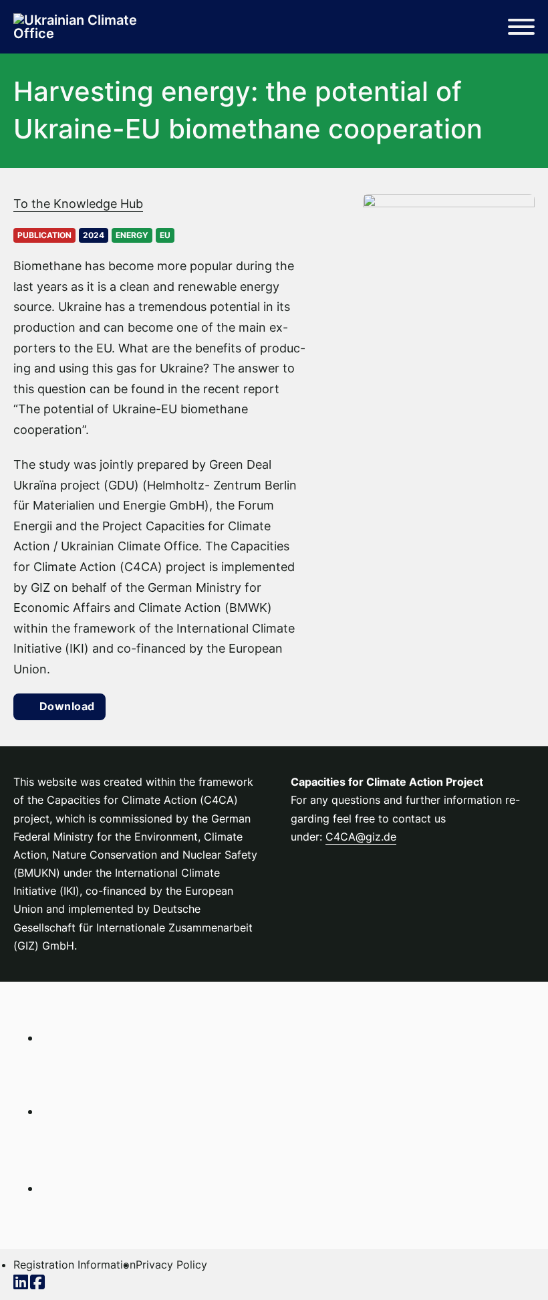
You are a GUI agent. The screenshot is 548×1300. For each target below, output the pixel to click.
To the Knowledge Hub (78, 204)
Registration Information (74, 1264)
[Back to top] (501, 1260)
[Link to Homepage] (80, 26)
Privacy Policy (171, 1264)
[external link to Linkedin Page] (21, 1284)
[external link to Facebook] (38, 1284)
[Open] (521, 27)
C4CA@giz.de (360, 836)
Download (67, 706)
